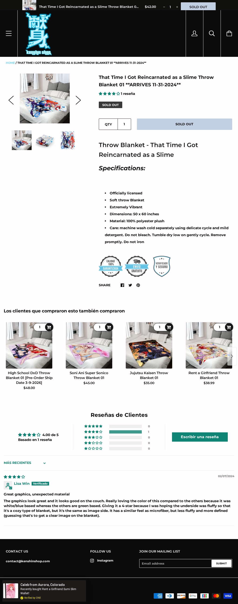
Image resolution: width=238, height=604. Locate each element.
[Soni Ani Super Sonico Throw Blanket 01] (89, 345)
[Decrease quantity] (164, 7)
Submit (221, 563)
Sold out (184, 124)
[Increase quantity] (177, 7)
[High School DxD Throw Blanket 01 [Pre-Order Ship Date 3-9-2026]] (29, 345)
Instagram (105, 560)
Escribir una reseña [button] (200, 437)
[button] (110, 93)
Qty (108, 124)
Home (10, 62)
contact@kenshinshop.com (28, 561)
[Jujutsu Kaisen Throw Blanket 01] (149, 345)
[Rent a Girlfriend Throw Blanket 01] (209, 345)
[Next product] (232, 356)
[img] (14, 477)
